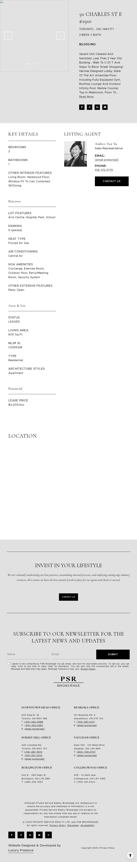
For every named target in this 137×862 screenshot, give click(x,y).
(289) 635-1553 (33, 782)
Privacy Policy (88, 669)
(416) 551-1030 (33, 755)
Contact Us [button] (112, 181)
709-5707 (89, 752)
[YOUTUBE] (39, 835)
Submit (113, 654)
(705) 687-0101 (86, 722)
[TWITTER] (48, 835)
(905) (80, 752)
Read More (86, 96)
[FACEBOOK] (11, 835)
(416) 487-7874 (33, 752)
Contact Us (68, 597)
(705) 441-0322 (86, 782)
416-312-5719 (104, 170)
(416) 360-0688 (33, 722)
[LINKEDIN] (30, 835)
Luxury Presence (21, 850)
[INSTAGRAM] (21, 835)
